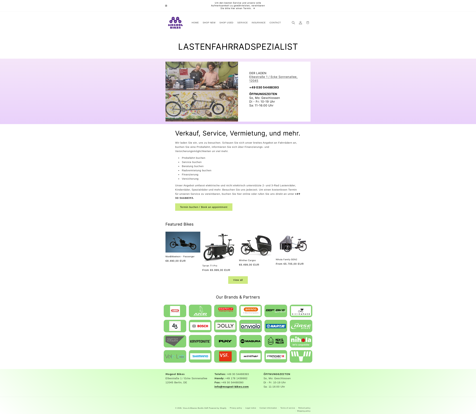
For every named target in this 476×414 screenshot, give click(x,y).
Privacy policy (236, 408)
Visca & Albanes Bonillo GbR (195, 408)
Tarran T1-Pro (209, 265)
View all (238, 280)
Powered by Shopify (217, 408)
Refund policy (304, 408)
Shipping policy (304, 411)
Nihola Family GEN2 (286, 259)
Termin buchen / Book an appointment (204, 207)
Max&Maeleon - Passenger (180, 256)
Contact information (268, 408)
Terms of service (287, 408)
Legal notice (250, 408)
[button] (293, 22)
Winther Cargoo (247, 260)
